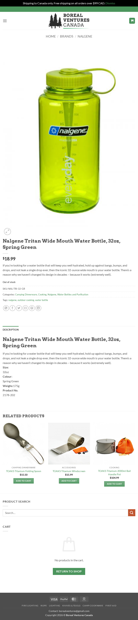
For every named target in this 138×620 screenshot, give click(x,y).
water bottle (41, 300)
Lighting (54, 605)
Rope (44, 605)
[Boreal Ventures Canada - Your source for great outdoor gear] (69, 21)
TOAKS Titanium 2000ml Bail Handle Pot (114, 472)
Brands (66, 36)
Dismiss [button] (110, 3)
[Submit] (131, 512)
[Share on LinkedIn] (38, 308)
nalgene (12, 300)
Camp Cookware (93, 605)
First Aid (110, 605)
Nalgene (85, 36)
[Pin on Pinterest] (32, 308)
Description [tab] (11, 329)
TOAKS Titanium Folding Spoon (23, 471)
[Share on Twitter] (19, 308)
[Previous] (3, 457)
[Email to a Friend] (25, 308)
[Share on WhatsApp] (6, 308)
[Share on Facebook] (12, 308)
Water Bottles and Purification (72, 294)
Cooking (42, 294)
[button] (5, 20)
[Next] (135, 457)
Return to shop (69, 571)
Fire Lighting (30, 605)
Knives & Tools (71, 605)
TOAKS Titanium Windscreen (69, 471)
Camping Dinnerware (26, 294)
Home (51, 36)
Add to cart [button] (23, 481)
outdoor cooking (26, 300)
